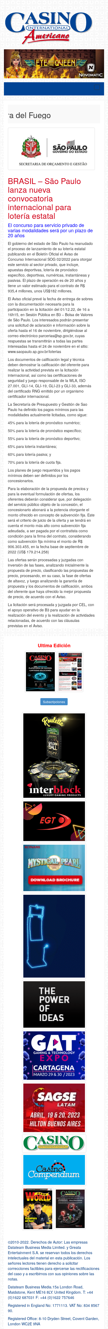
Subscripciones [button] (54, 701)
